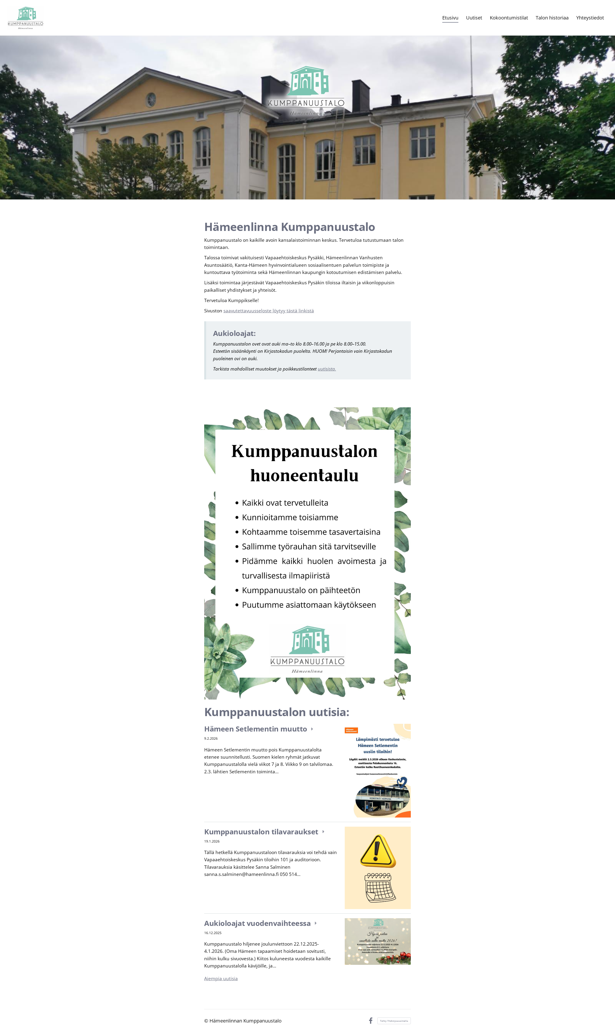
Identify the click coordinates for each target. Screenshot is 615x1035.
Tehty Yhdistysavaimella (394, 1021)
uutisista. (327, 369)
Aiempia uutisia (221, 978)
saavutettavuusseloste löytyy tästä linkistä (268, 311)
